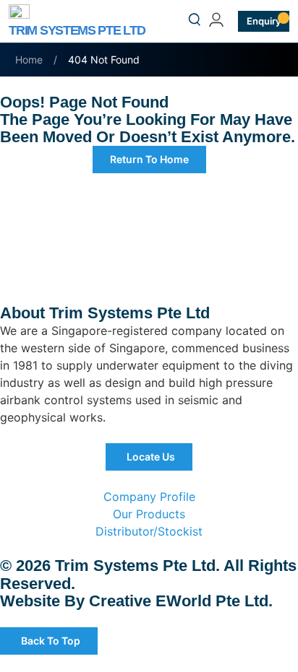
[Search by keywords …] (194, 21)
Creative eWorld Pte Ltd (178, 601)
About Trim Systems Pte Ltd (105, 313)
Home (29, 59)
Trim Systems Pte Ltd (77, 30)
